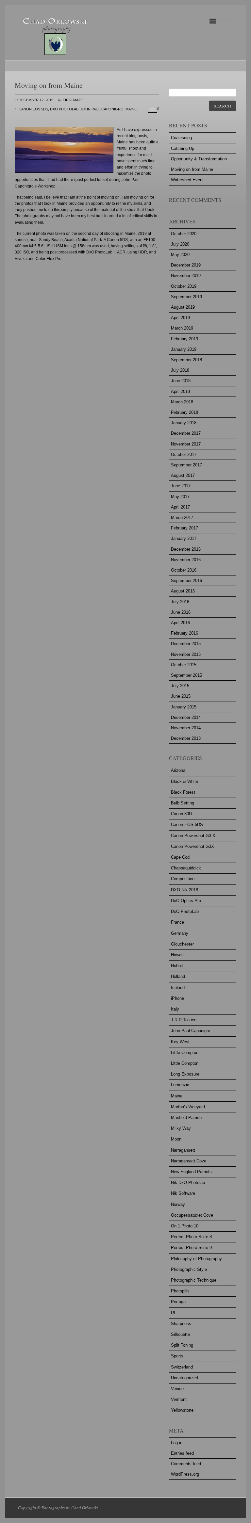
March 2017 (182, 517)
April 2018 (180, 391)
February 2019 (184, 338)
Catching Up (182, 148)
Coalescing (181, 137)
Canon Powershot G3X (192, 846)
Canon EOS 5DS (33, 109)
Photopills (180, 1290)
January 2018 (183, 422)
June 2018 (181, 380)
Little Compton (184, 1052)
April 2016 (180, 622)
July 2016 (180, 601)
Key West (180, 1041)
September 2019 (186, 296)
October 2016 (183, 570)
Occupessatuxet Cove (192, 1215)
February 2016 (184, 633)
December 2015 (186, 643)
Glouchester (182, 944)
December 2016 (186, 549)
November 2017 (186, 444)
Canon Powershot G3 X (193, 835)
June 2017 (181, 485)
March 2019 (182, 328)
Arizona (178, 770)
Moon (176, 1139)
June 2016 (181, 612)
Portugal (179, 1301)
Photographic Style (189, 1269)
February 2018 (184, 412)
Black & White (184, 781)
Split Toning (182, 1345)
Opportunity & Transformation (199, 158)
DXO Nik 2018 (184, 889)
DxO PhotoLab (64, 109)
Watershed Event (187, 179)
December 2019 (186, 265)
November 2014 (186, 727)
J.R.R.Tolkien (183, 1019)
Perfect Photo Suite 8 (191, 1236)
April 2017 (180, 507)
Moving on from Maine (192, 169)
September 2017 (186, 464)
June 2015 (181, 696)
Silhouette (180, 1334)
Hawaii (177, 954)
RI (173, 1312)
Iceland (178, 987)
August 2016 (183, 591)
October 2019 (183, 286)
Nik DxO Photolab (188, 1182)
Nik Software (183, 1193)
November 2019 (186, 275)
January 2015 (183, 707)
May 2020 (180, 254)
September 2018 (186, 359)
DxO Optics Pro (186, 900)
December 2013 (186, 738)
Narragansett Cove (188, 1160)
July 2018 (180, 370)
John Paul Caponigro (102, 109)
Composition (182, 878)
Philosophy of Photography (196, 1258)
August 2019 (183, 307)
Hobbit (177, 965)
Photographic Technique (193, 1280)
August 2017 (183, 475)
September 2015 (186, 675)
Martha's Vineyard (188, 1106)
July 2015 (180, 685)
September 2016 (186, 580)
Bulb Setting (182, 803)
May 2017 (180, 496)
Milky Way (181, 1128)
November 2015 (186, 654)
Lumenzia (180, 1084)
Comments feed (186, 1463)
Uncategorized (184, 1377)
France (177, 922)
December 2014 (186, 717)
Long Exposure (185, 1074)
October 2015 (183, 664)
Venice (177, 1388)
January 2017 (183, 538)
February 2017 (184, 528)
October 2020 (183, 233)
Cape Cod (180, 857)
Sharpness (181, 1323)
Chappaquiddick (186, 868)
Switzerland (182, 1367)
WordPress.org (185, 1474)
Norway (178, 1204)
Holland (178, 976)
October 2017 (183, 454)
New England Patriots (191, 1171)
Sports (177, 1355)
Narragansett (183, 1150)
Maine (131, 109)
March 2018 (182, 401)
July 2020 (180, 244)
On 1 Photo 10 (184, 1225)
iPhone (177, 998)
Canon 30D (181, 813)
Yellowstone (182, 1410)
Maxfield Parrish (186, 1117)
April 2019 (180, 317)
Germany (179, 933)
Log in (176, 1442)
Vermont (179, 1399)
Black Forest (183, 792)
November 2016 (186, 559)
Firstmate (73, 100)
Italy (175, 1009)
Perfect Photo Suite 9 (191, 1247)
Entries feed (182, 1453)
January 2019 (183, 349)
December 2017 (186, 433)
